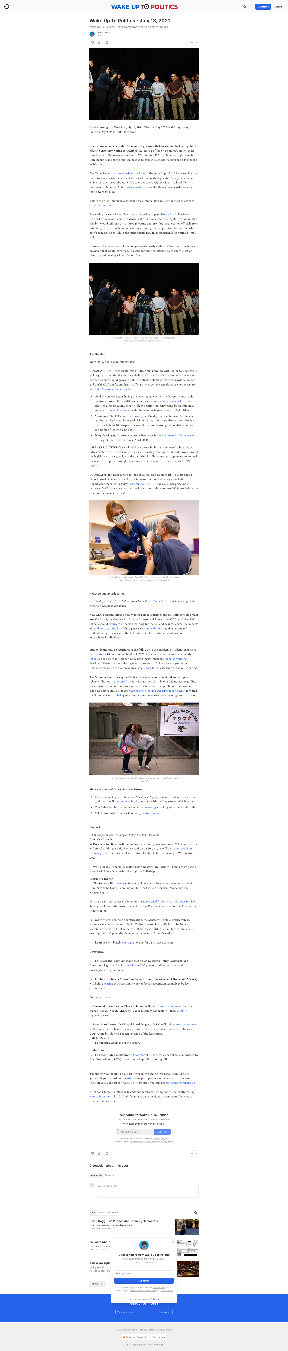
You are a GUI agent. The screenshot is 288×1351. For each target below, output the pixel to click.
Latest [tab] (101, 1212)
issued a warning (132, 416)
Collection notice (165, 1329)
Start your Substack (136, 1337)
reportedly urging (175, 659)
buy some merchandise (180, 1083)
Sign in (279, 6)
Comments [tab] (96, 1175)
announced (120, 681)
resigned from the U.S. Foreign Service (170, 901)
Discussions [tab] (112, 1212)
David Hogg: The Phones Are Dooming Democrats (123, 1221)
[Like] (92, 43)
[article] (144, 1227)
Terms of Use (158, 1287)
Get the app (159, 1337)
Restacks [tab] (109, 1175)
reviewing (150, 807)
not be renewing (125, 801)
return (113, 624)
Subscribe (263, 6)
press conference (169, 1006)
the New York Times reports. (114, 389)
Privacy (143, 1329)
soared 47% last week (181, 435)
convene (119, 883)
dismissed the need (169, 401)
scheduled (95, 659)
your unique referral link (105, 1096)
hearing (131, 965)
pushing (146, 668)
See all (95, 1283)
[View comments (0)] (100, 43)
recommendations (151, 628)
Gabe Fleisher (103, 33)
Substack (129, 1344)
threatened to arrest (139, 187)
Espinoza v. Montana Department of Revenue (157, 691)
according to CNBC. (142, 484)
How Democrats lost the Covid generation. (111, 1225)
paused (99, 654)
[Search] (245, 7)
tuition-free (153, 813)
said (180, 619)
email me (95, 1101)
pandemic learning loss (107, 628)
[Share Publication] (251, 7)
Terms (152, 1329)
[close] (172, 1241)
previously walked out (131, 173)
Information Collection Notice (143, 1290)
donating (127, 1078)
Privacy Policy (167, 1290)
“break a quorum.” (101, 205)
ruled (117, 695)
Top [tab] (93, 1212)
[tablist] (102, 1175)
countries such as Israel (115, 410)
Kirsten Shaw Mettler (157, 601)
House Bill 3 (169, 214)
